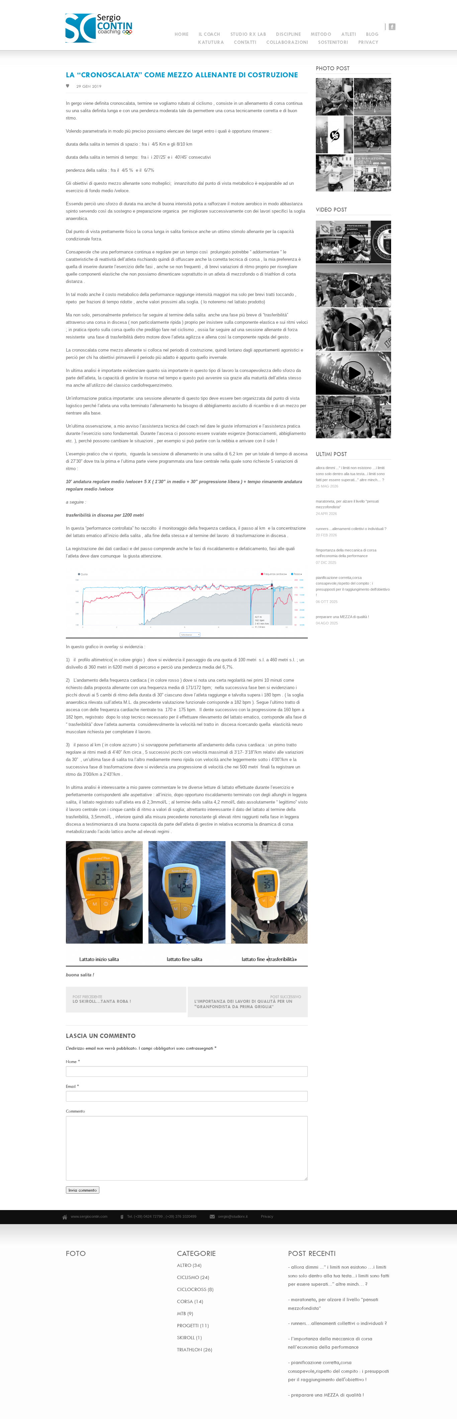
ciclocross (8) (195, 1289)
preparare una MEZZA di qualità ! (342, 617)
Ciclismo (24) (193, 1277)
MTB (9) (185, 1313)
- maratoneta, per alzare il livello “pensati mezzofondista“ (333, 1303)
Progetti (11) (193, 1325)
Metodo (321, 34)
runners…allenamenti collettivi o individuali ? (351, 529)
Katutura (211, 42)
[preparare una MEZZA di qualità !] (372, 190)
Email (72, 1086)
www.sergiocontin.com (89, 1216)
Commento (75, 1111)
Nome (73, 1061)
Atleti (348, 34)
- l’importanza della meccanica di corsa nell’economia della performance (330, 1342)
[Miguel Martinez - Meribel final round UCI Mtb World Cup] (353, 373)
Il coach (209, 34)
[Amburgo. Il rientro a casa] (353, 417)
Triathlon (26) (194, 1349)
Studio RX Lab (248, 34)
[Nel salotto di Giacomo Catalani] (353, 242)
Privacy (368, 42)
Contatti (245, 42)
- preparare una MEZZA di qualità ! (326, 1395)
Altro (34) (189, 1265)
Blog (372, 34)
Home (182, 34)
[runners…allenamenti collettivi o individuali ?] (334, 151)
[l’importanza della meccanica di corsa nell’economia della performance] (372, 151)
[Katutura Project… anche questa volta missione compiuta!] (353, 285)
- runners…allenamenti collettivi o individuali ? (337, 1323)
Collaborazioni (287, 42)
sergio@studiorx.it (233, 1216)
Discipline (288, 34)
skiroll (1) (189, 1337)
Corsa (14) (190, 1301)
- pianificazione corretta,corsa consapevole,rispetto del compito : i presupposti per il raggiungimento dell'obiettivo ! (338, 1371)
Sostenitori (333, 42)
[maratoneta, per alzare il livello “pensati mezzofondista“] (372, 114)
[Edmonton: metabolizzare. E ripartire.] (353, 329)
